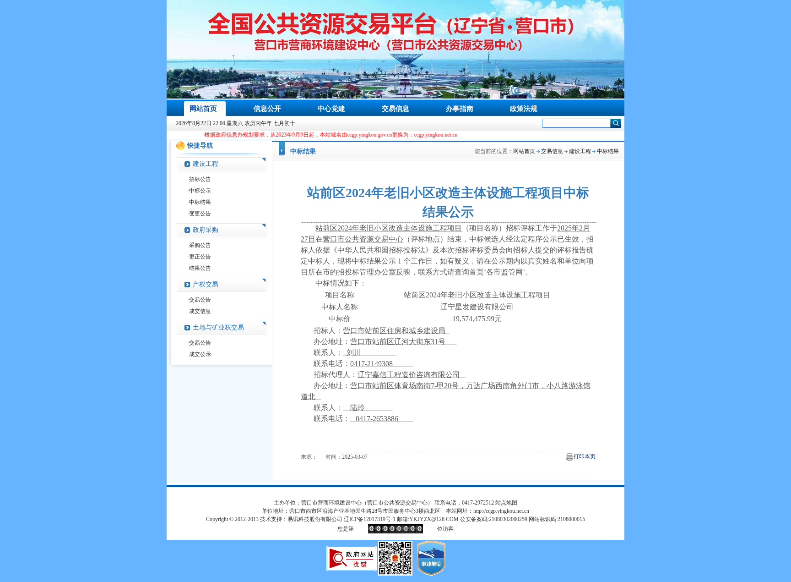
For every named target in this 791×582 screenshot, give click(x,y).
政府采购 (205, 229)
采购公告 (200, 245)
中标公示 (200, 190)
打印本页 (585, 456)
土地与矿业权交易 (218, 327)
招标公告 (200, 179)
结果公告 (200, 268)
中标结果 (200, 202)
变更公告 (200, 213)
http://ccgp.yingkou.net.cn (501, 511)
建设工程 (205, 163)
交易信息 (552, 151)
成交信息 (200, 311)
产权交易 (205, 284)
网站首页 (524, 151)
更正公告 (200, 256)
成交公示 (200, 354)
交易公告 (200, 299)
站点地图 (506, 503)
